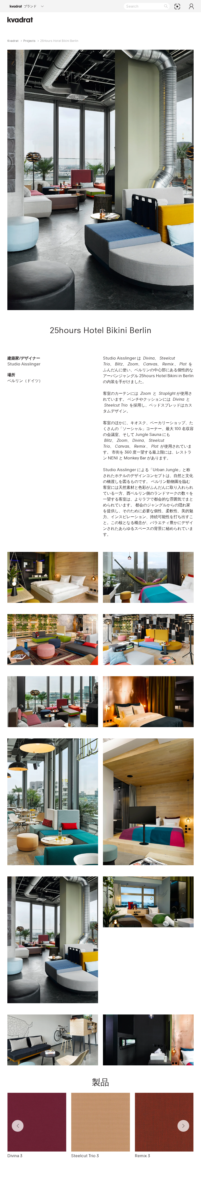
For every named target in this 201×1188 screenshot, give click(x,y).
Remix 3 (142, 1155)
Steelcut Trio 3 (85, 1155)
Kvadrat (13, 41)
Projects (29, 41)
